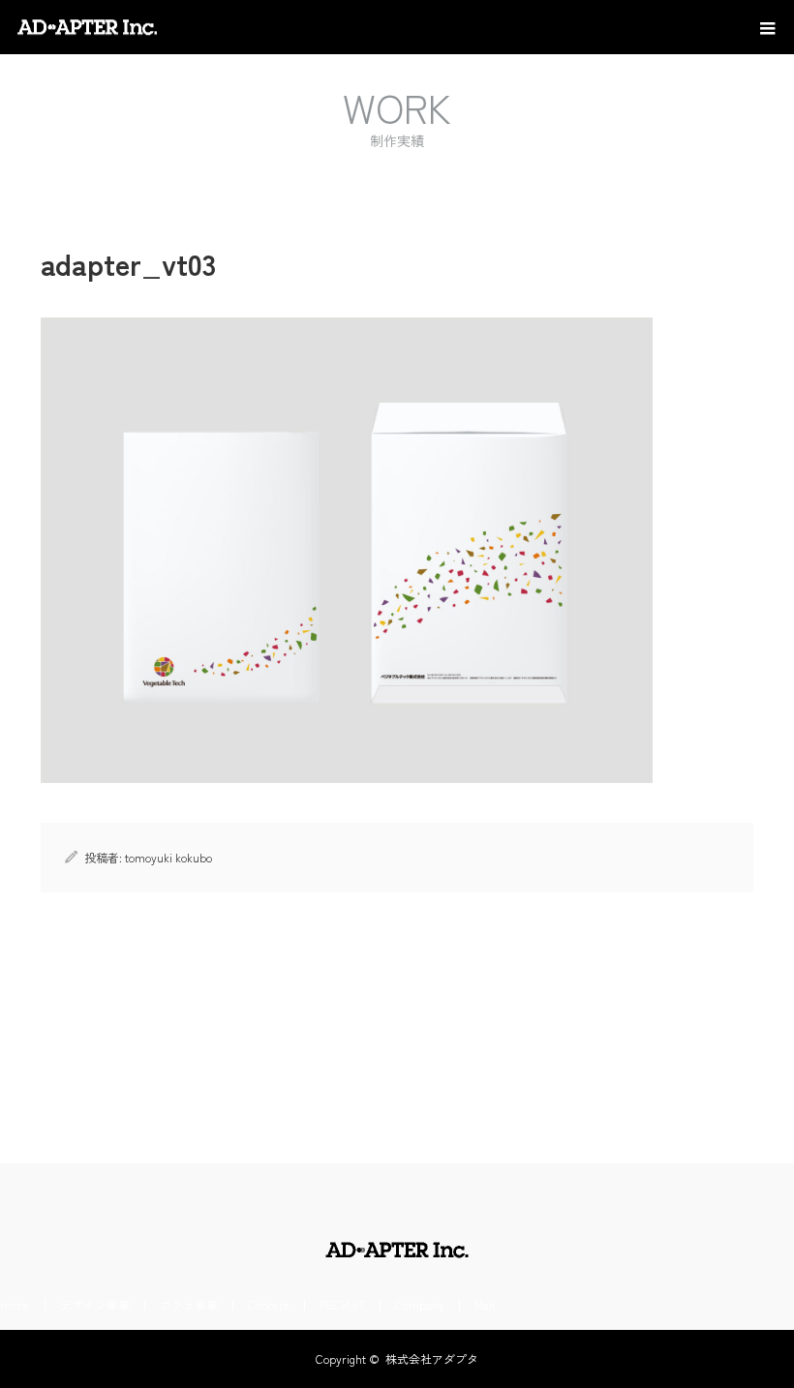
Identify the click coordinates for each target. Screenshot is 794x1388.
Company (419, 1305)
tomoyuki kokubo (168, 857)
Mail (484, 1305)
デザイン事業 (95, 1305)
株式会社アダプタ (431, 1358)
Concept (269, 1305)
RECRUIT (342, 1305)
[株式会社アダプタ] (160, 27)
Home (15, 1305)
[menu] (767, 27)
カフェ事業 (189, 1305)
